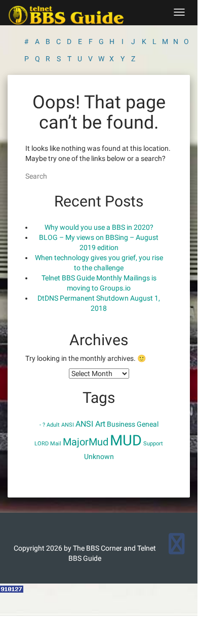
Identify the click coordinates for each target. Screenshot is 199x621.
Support (153, 443)
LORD (41, 443)
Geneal (147, 424)
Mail (55, 443)
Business (121, 424)
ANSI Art (90, 424)
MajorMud (85, 442)
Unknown (99, 456)
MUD (126, 440)
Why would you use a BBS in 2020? (99, 227)
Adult (53, 425)
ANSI (67, 425)
